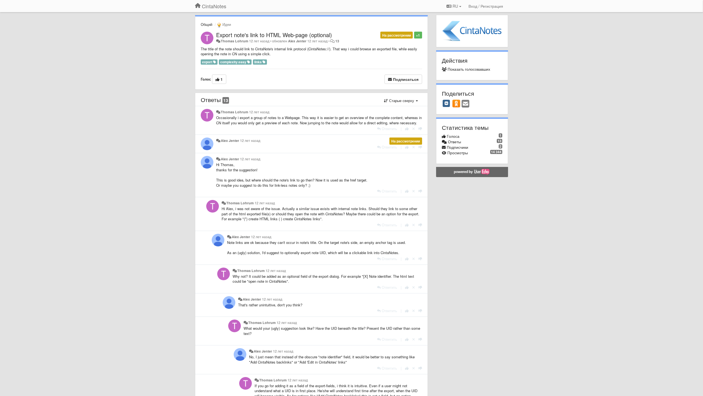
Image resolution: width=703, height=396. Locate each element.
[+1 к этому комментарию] (407, 128)
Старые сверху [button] (401, 100)
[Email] (465, 104)
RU (455, 6)
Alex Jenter (297, 40)
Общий (206, 24)
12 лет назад (259, 111)
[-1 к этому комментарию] (420, 128)
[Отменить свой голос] (413, 128)
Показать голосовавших (468, 69)
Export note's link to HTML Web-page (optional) (274, 35)
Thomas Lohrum (234, 40)
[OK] (456, 103)
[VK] (446, 103)
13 (337, 40)
